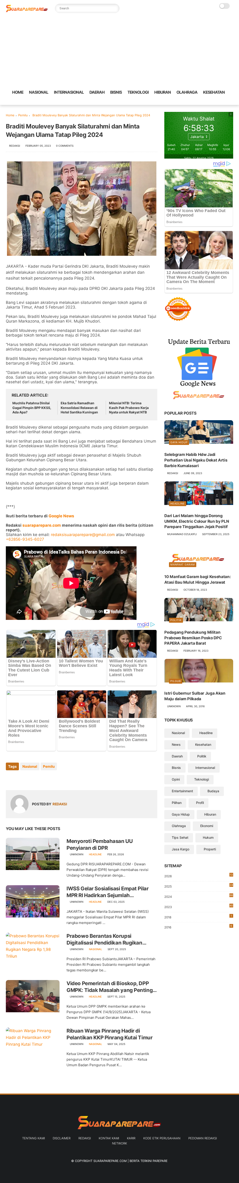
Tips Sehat (180, 837)
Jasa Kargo (180, 849)
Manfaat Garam (182, 564)
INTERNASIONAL (69, 92)
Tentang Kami (33, 1138)
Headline (95, 854)
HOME (17, 92)
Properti (210, 849)
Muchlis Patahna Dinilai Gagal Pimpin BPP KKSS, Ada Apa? (31, 407)
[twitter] (203, 101)
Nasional (29, 766)
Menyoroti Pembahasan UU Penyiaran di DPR (100, 844)
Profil (200, 803)
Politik (176, 620)
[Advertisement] (119, 51)
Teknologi (201, 779)
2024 (198, 896)
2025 (198, 885)
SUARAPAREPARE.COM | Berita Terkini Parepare (130, 1161)
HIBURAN (162, 92)
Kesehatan (203, 744)
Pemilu (23, 115)
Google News (61, 516)
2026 (198, 875)
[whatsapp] (211, 101)
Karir (131, 1138)
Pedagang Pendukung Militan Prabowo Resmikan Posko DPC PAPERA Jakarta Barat (193, 638)
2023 (198, 907)
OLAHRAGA (186, 92)
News (176, 744)
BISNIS (116, 92)
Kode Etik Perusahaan (161, 1138)
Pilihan (177, 803)
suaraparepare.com (41, 525)
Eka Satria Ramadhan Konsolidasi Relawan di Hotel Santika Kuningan (79, 407)
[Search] (115, 8)
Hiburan (210, 814)
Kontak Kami (109, 1138)
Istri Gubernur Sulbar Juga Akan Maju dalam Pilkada (194, 696)
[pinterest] (218, 101)
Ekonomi (206, 826)
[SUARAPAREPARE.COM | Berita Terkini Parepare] (27, 11)
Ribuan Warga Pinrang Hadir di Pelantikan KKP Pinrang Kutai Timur (109, 1034)
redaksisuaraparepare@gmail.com (83, 534)
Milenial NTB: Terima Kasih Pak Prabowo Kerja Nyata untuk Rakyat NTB (129, 407)
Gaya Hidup (179, 442)
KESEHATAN (214, 92)
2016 (198, 926)
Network (119, 1143)
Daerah (177, 756)
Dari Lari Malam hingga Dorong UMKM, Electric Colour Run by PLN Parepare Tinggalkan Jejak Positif (196, 521)
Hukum (208, 837)
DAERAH (97, 92)
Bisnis (176, 768)
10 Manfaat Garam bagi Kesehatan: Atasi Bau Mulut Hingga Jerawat (197, 579)
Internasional (205, 768)
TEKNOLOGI (138, 92)
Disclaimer (61, 1138)
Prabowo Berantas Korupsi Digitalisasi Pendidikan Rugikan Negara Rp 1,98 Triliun (104, 939)
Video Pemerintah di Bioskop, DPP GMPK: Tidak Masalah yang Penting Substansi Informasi (110, 986)
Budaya (213, 791)
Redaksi (84, 1138)
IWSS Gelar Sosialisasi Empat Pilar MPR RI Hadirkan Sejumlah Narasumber (107, 892)
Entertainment (182, 791)
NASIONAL (38, 92)
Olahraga (179, 826)
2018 (198, 916)
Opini (176, 779)
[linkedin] (47, 779)
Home (10, 115)
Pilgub (175, 681)
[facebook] (196, 101)
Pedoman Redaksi (202, 1138)
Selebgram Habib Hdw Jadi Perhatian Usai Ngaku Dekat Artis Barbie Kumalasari (195, 460)
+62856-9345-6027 (25, 539)
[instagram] (226, 101)
